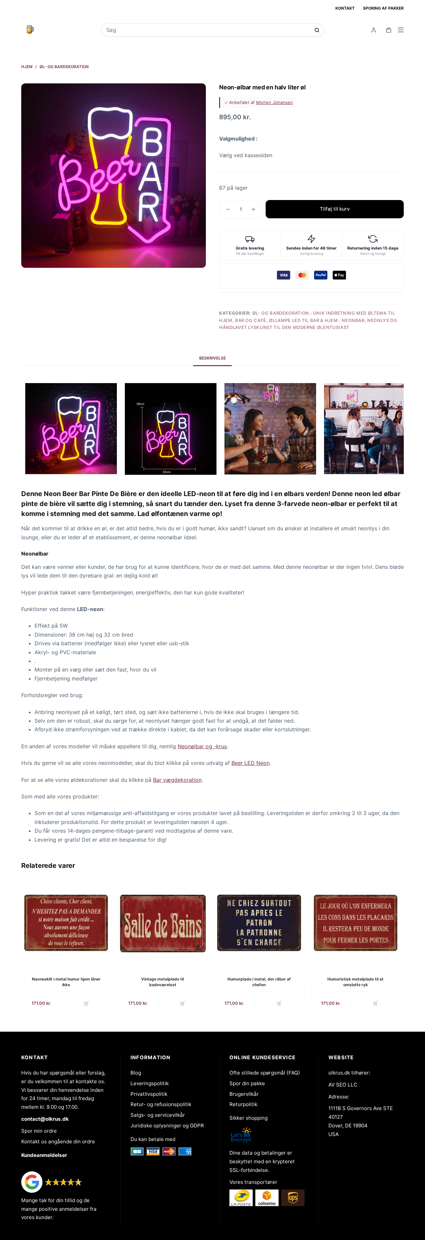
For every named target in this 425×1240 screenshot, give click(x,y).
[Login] (373, 30)
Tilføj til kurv (335, 209)
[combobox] (207, 30)
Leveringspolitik (149, 1083)
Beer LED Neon (250, 763)
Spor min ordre (39, 1131)
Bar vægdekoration (177, 779)
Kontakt (345, 8)
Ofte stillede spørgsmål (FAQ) (264, 1073)
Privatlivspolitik (148, 1094)
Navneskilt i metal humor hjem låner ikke (66, 982)
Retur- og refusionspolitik (160, 1104)
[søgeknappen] (317, 30)
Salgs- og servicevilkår (157, 1115)
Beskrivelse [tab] (212, 358)
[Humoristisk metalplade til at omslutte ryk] (356, 921)
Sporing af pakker (383, 8)
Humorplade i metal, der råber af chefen (259, 982)
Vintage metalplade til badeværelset (162, 982)
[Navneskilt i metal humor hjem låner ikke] (66, 921)
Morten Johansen (274, 102)
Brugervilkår (244, 1094)
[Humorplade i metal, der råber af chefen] (259, 921)
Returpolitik (243, 1104)
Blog (135, 1073)
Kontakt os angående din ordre (58, 1141)
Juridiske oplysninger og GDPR (167, 1125)
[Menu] (401, 30)
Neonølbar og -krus (202, 746)
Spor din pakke (247, 1083)
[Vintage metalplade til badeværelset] (163, 921)
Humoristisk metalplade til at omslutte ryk (355, 982)
